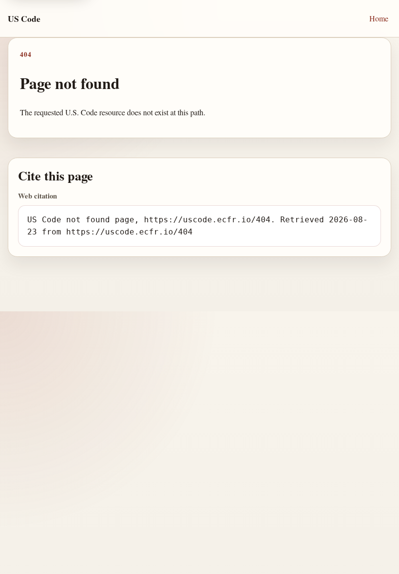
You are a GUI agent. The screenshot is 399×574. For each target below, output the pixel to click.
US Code (24, 18)
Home (378, 18)
